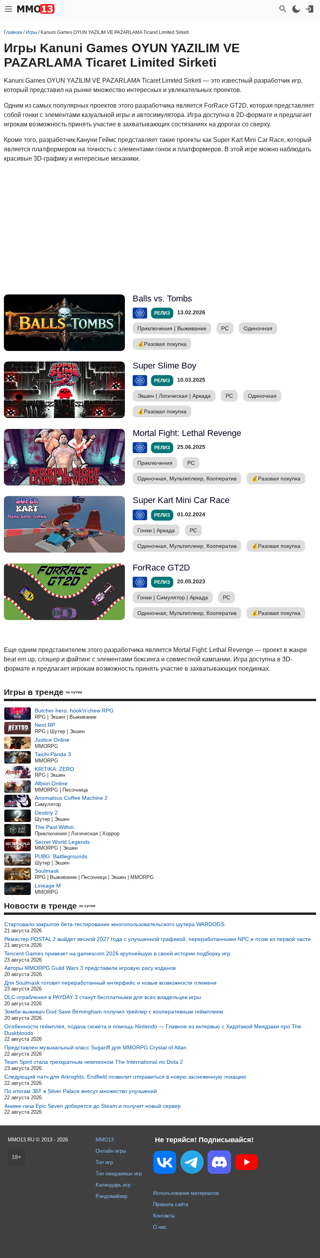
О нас (160, 1227)
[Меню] (8, 9)
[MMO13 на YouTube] (246, 1163)
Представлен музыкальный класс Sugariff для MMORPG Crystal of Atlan (95, 1047)
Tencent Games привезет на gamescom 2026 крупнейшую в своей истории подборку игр (117, 953)
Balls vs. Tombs (162, 298)
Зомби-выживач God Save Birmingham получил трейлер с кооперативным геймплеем (113, 1011)
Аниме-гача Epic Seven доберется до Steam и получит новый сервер (92, 1106)
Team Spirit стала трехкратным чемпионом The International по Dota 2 (93, 1062)
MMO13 (105, 1140)
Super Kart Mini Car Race (181, 500)
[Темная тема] (296, 9)
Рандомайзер (111, 1196)
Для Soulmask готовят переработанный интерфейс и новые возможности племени (110, 983)
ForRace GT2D (161, 567)
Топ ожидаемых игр (119, 1173)
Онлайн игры (111, 1151)
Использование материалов (186, 1193)
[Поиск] (283, 9)
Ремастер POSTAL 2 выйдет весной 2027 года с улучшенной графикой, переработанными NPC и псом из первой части (157, 939)
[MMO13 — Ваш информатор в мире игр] (36, 9)
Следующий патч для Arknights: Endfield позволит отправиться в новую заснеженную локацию (125, 1077)
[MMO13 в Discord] (219, 1163)
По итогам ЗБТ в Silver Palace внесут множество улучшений (80, 1091)
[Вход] (309, 9)
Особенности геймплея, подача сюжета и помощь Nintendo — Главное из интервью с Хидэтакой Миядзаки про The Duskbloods (152, 1029)
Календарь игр (113, 1185)
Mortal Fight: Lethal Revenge (187, 433)
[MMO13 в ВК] (164, 1164)
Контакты (164, 1216)
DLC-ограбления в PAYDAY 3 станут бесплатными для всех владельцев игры (102, 997)
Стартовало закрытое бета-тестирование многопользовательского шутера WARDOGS (114, 924)
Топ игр (104, 1162)
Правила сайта (170, 1204)
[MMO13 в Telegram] (192, 1163)
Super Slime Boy (164, 365)
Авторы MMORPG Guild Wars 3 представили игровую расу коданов (90, 968)
